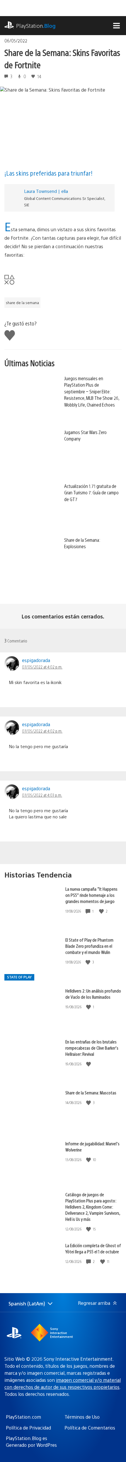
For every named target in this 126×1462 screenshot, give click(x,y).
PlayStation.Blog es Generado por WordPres (31, 1441)
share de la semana (22, 302)
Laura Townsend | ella (46, 191)
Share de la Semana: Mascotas (90, 1092)
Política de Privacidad (28, 1428)
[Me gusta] (102, 911)
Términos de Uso (82, 1417)
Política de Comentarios (89, 1428)
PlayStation (36, 25)
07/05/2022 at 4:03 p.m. (42, 795)
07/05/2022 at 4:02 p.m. (42, 666)
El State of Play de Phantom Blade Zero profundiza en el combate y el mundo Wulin (89, 946)
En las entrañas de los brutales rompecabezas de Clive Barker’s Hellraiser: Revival (91, 1048)
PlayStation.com (23, 1417)
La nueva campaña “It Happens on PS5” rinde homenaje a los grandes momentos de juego (91, 895)
